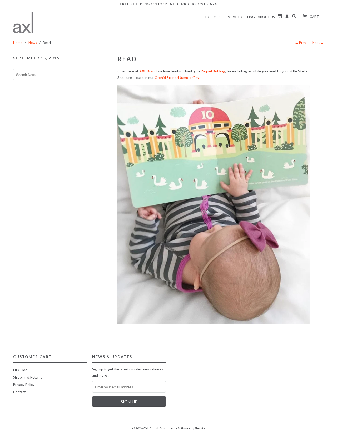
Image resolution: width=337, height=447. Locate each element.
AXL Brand (148, 71)
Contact (19, 392)
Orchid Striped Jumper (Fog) (178, 77)
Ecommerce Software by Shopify (182, 428)
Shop (210, 17)
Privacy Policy (23, 385)
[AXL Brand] (23, 22)
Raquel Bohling (213, 71)
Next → (318, 43)
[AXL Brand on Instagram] (280, 17)
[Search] (294, 17)
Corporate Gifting (237, 17)
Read (127, 59)
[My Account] (287, 17)
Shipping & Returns (27, 377)
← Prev (300, 43)
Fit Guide (20, 370)
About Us (266, 17)
